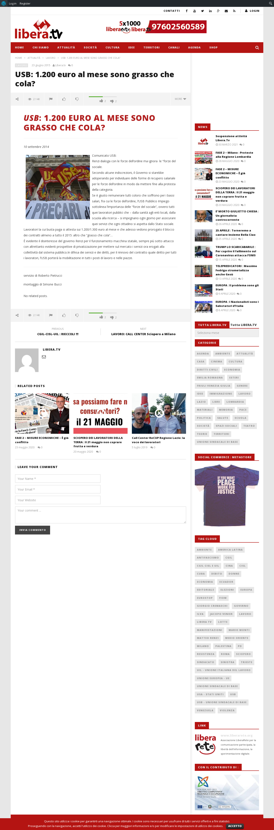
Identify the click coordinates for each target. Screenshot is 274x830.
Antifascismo (208, 557)
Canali (174, 47)
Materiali (205, 409)
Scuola (240, 417)
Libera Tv (204, 621)
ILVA (200, 613)
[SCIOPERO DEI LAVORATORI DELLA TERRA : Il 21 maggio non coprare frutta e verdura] (100, 413)
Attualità (66, 47)
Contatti (172, 11)
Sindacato (205, 662)
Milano (203, 646)
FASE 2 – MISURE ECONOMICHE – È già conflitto (230, 173)
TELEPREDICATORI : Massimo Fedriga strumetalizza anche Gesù (236, 270)
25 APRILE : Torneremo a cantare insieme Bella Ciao (236, 232)
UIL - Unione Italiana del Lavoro (224, 670)
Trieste (246, 662)
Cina (229, 565)
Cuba (201, 573)
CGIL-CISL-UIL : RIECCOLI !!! (57, 332)
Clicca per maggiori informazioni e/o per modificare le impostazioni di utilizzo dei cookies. (165, 826)
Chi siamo (41, 47)
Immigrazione (221, 393)
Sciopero (243, 654)
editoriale (205, 589)
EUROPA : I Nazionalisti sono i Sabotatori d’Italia (237, 304)
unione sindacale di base (217, 686)
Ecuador (226, 581)
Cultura (113, 47)
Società (90, 47)
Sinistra (227, 662)
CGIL (228, 557)
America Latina (230, 549)
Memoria (226, 409)
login (254, 11)
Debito (216, 573)
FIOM (223, 597)
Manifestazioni (209, 630)
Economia (232, 369)
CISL (242, 565)
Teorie (202, 433)
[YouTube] (195, 11)
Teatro (249, 425)
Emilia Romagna (210, 377)
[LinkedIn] (210, 11)
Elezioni (227, 589)
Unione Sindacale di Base (217, 441)
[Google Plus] (218, 11)
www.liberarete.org (237, 735)
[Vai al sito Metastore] (227, 496)
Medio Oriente (236, 637)
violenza (227, 710)
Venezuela (205, 710)
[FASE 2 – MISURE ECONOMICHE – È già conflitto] (42, 413)
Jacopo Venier (221, 613)
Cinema (216, 361)
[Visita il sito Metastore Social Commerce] (181, 26)
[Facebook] (187, 11)
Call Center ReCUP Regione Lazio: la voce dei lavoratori (158, 440)
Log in (12, 3)
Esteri (234, 377)
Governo (241, 605)
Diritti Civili (207, 369)
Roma (225, 654)
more (179, 99)
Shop (213, 47)
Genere (242, 385)
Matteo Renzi (208, 637)
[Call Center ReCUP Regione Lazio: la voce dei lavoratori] (159, 413)
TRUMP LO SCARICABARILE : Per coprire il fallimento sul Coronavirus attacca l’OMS (236, 251)
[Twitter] (203, 11)
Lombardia (235, 401)
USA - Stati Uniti (210, 694)
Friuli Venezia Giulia (213, 385)
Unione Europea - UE (213, 678)
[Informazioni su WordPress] (3, 3)
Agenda (194, 47)
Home (19, 47)
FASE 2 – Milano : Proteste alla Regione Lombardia (234, 155)
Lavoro (50, 57)
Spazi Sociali (226, 425)
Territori (151, 47)
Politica (204, 417)
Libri (216, 401)
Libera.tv (60, 65)
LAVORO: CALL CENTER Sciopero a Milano (143, 332)
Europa (246, 589)
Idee (131, 47)
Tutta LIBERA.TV (243, 325)
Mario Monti (239, 630)
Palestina (223, 646)
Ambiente (222, 353)
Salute (222, 417)
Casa (200, 361)
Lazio (201, 401)
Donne (234, 573)
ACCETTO (235, 826)
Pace (243, 409)
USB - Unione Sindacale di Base (222, 702)
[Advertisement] (227, 88)
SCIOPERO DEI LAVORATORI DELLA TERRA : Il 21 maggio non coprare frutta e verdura (98, 442)
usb (233, 694)
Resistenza (205, 654)
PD (240, 646)
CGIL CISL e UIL (208, 565)
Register (25, 3)
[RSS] (234, 11)
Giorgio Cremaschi (212, 605)
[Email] (226, 11)
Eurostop (205, 597)
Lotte (223, 621)
